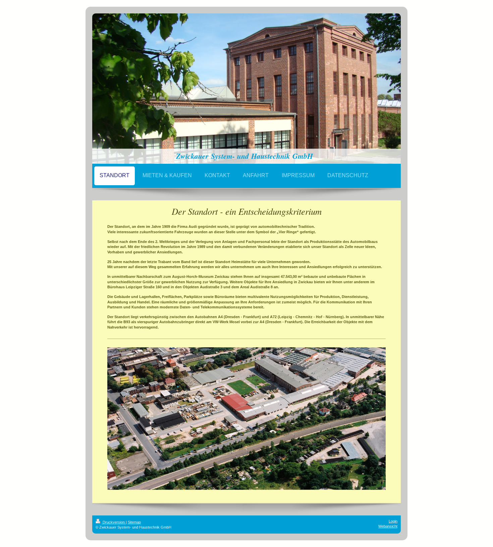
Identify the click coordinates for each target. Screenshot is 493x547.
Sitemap (134, 522)
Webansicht (387, 526)
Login (393, 521)
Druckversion (114, 522)
